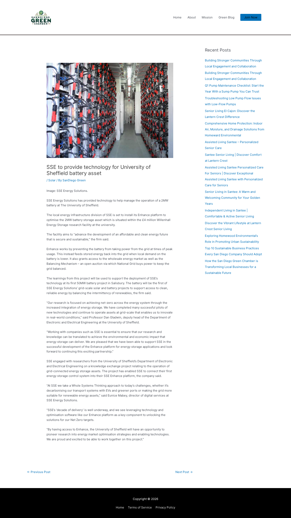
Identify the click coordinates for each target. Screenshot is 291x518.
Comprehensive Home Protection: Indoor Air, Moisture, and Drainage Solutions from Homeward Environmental (234, 129)
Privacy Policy (165, 507)
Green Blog (226, 17)
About (191, 17)
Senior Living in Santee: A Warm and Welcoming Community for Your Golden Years (232, 197)
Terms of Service (140, 507)
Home (177, 17)
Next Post (184, 472)
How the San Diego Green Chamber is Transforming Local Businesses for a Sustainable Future (231, 267)
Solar (52, 180)
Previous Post (38, 472)
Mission (207, 17)
